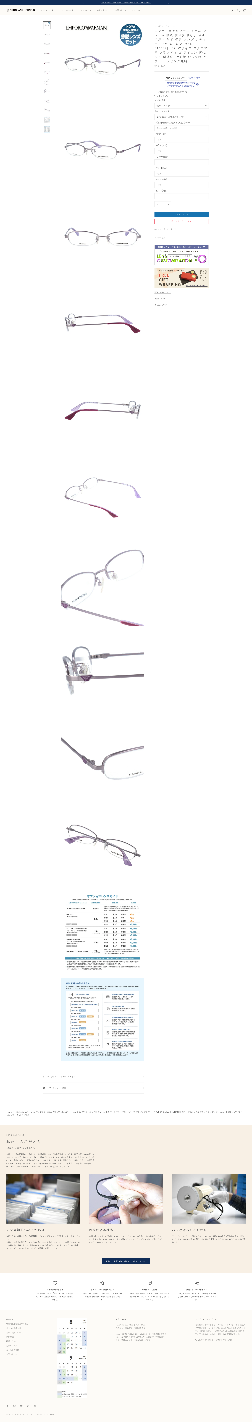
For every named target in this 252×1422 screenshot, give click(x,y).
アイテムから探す (68, 10)
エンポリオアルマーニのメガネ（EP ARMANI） (50, 1112)
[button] (197, 84)
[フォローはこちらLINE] (35, 1405)
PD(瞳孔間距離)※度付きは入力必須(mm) (172, 122)
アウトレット (86, 10)
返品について (160, 298)
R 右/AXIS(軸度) (161, 156)
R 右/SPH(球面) (160, 134)
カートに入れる (182, 214)
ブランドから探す (47, 10)
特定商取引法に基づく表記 (17, 1323)
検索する (10, 1319)
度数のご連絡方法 (161, 111)
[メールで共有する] (175, 229)
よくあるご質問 (160, 304)
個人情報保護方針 (13, 1328)
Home (9, 1112)
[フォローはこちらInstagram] (14, 1405)
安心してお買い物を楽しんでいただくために (126, 1261)
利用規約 (10, 1337)
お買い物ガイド (103, 10)
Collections (21, 1112)
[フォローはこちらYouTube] (21, 1405)
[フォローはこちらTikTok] (28, 1405)
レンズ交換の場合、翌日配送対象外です (171, 91)
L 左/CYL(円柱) (160, 179)
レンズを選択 (160, 100)
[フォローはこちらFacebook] (7, 1405)
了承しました (162, 95)
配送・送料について (162, 292)
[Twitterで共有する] (168, 229)
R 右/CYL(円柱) (160, 145)
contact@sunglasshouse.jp (135, 1334)
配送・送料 (10, 1341)
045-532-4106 (126, 1325)
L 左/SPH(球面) (160, 168)
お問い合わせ (121, 10)
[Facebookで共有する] (164, 229)
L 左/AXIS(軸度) (160, 190)
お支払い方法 (11, 1345)
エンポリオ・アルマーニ (164, 26)
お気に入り (136, 10)
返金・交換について (14, 1332)
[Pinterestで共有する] (171, 229)
